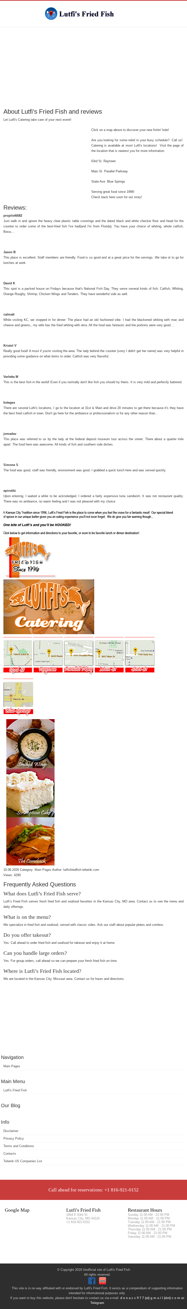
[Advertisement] (93, 67)
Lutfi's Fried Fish (15, 1090)
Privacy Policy (13, 1138)
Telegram (97, 1303)
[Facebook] (92, 1283)
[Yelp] (103, 1283)
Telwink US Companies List (22, 1161)
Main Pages (11, 1066)
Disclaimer (10, 1131)
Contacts (9, 1153)
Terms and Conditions (18, 1146)
